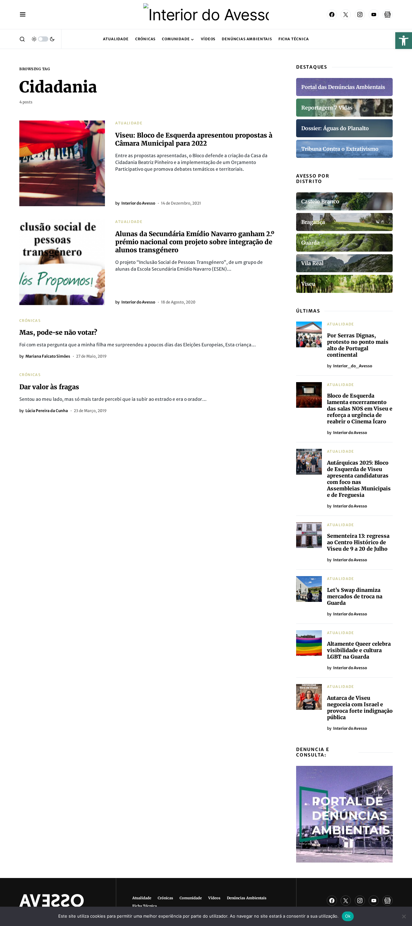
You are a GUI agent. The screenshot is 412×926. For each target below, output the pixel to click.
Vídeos (214, 898)
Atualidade (129, 123)
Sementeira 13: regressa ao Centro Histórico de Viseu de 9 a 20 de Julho (358, 542)
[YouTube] (374, 14)
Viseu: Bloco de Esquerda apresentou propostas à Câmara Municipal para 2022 (193, 139)
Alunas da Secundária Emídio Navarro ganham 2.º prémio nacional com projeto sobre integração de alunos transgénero (194, 242)
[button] (403, 40)
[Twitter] (346, 14)
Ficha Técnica (144, 906)
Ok (348, 916)
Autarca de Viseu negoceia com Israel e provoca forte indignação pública (360, 707)
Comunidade (191, 898)
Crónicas (30, 320)
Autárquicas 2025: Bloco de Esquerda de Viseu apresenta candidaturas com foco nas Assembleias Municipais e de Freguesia (359, 478)
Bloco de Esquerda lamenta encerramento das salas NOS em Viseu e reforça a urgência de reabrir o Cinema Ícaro (359, 408)
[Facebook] (332, 14)
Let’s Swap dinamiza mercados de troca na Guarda (354, 596)
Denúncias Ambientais (247, 898)
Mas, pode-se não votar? (58, 332)
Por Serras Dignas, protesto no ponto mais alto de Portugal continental (358, 345)
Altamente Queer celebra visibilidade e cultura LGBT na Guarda (359, 650)
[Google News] (387, 14)
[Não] (404, 916)
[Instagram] (360, 14)
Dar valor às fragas (49, 387)
